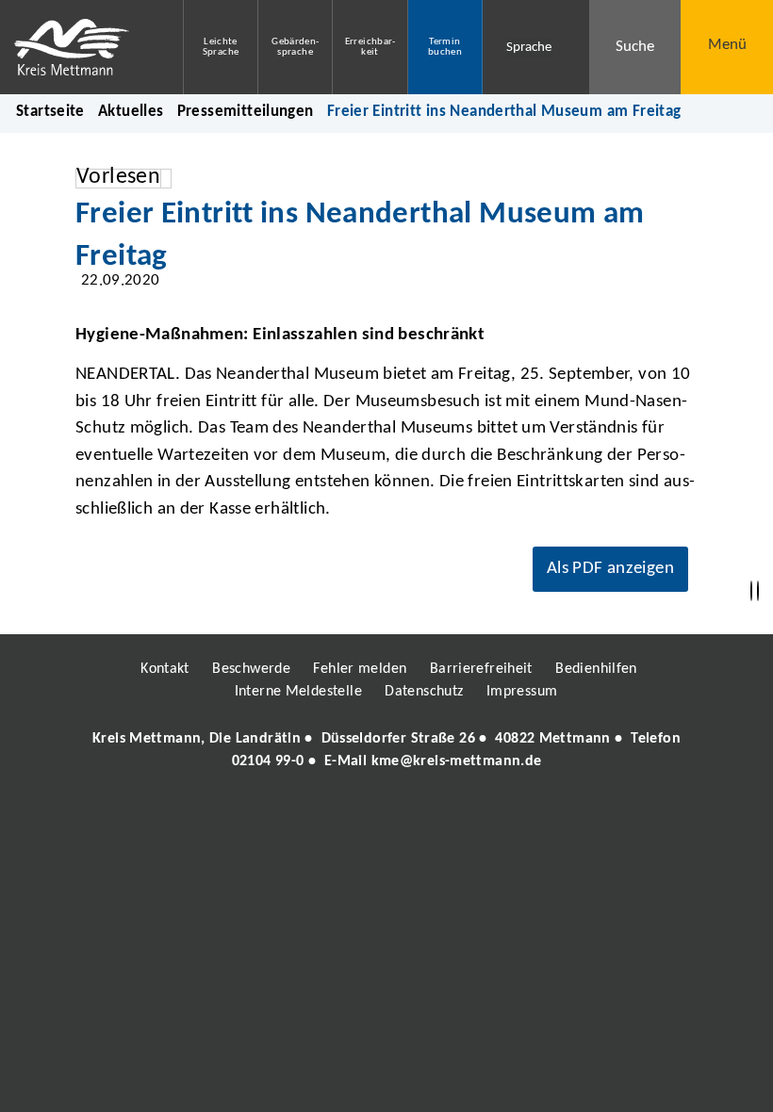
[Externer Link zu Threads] (342, 815)
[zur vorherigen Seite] (751, 591)
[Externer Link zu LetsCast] (512, 815)
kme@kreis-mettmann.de (456, 761)
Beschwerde (251, 669)
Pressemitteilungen (245, 112)
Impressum (521, 691)
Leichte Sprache (221, 47)
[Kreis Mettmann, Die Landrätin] (386, 750)
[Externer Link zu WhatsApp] (469, 815)
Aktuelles (130, 112)
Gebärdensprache (295, 47)
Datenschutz (424, 691)
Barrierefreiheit (481, 669)
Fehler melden (359, 669)
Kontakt (164, 669)
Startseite (50, 112)
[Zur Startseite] (77, 47)
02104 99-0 (268, 761)
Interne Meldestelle (298, 691)
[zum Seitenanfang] (758, 591)
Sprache (528, 48)
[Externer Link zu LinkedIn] (384, 815)
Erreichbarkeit (370, 47)
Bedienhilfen (596, 669)
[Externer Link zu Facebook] (257, 815)
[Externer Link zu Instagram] (300, 815)
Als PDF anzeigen (610, 569)
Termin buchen (445, 47)
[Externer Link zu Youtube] (427, 815)
